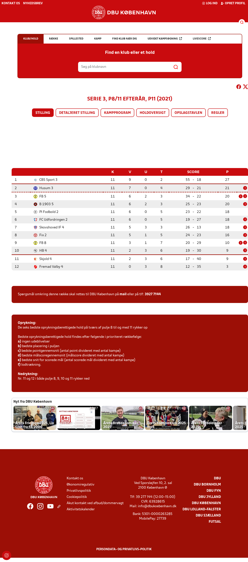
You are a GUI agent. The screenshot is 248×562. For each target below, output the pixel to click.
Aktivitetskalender (81, 509)
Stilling (42, 113)
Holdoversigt (153, 113)
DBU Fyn (214, 491)
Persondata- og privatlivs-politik (124, 549)
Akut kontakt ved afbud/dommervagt (95, 503)
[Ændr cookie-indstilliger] (6, 555)
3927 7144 (153, 294)
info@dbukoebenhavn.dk (157, 506)
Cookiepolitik (77, 497)
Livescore (200, 39)
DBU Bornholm (207, 484)
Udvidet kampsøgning (163, 39)
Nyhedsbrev (33, 3)
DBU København (206, 503)
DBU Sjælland (208, 515)
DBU (217, 478)
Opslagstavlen (188, 113)
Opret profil (235, 3)
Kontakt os (11, 3)
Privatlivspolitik (79, 491)
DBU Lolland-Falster (202, 509)
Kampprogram (117, 113)
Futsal (215, 521)
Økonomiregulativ (80, 484)
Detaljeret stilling (77, 113)
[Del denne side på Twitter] (245, 87)
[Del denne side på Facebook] (238, 87)
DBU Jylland (210, 497)
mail (123, 294)
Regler (217, 113)
